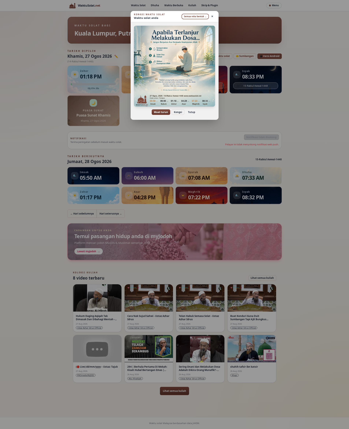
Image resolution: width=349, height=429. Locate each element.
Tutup (191, 112)
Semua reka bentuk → (195, 16)
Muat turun (161, 112)
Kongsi (178, 112)
